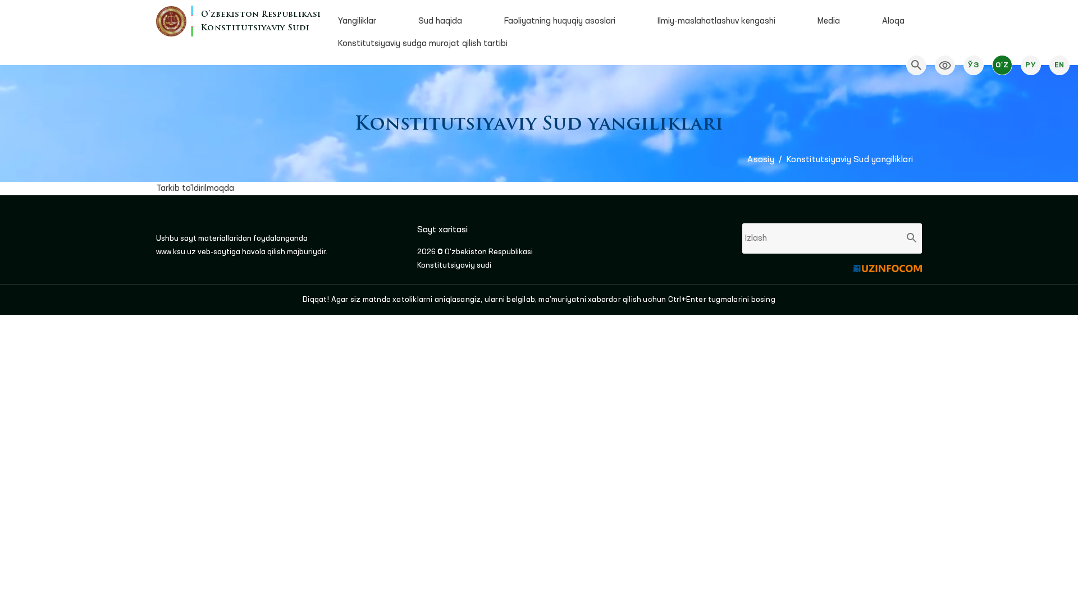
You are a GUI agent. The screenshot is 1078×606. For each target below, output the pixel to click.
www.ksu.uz (177, 252)
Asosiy (760, 159)
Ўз (973, 65)
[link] (945, 65)
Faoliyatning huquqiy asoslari (559, 21)
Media (828, 21)
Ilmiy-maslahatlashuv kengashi (716, 21)
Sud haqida (440, 21)
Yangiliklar (357, 21)
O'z (1001, 65)
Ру (1030, 65)
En (1059, 65)
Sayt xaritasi (442, 230)
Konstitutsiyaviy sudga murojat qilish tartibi (423, 43)
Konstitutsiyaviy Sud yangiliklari (850, 159)
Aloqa (893, 21)
